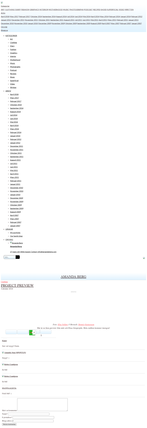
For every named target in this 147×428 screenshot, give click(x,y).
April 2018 (5, 16)
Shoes (104, 9)
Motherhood (56, 9)
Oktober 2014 (36, 16)
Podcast (88, 9)
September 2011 (57, 20)
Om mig (4, 27)
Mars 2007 (115, 23)
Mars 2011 (112, 20)
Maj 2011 (94, 20)
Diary (18, 9)
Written (129, 9)
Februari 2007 (125, 23)
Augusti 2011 (69, 20)
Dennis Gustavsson (86, 324)
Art (3, 9)
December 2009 (44, 23)
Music (66, 9)
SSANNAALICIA (9, 388)
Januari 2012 (6, 20)
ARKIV (8, 91)
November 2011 (31, 20)
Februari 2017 (24, 16)
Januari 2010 (33, 23)
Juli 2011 (78, 20)
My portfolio (15, 232)
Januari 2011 (133, 20)
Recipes (96, 9)
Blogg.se (4, 30)
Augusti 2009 (96, 23)
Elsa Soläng (63, 324)
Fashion (25, 9)
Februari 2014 (114, 16)
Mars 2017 (14, 16)
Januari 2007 (136, 23)
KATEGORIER (11, 35)
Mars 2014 (104, 16)
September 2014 (49, 16)
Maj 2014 (86, 16)
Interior (43, 9)
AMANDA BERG (73, 276)
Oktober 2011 (44, 20)
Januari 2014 (126, 16)
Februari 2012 (136, 16)
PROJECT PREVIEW (17, 285)
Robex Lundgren (11, 364)
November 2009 (58, 23)
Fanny (4, 340)
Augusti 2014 (61, 16)
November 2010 (20, 23)
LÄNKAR (9, 229)
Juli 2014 (70, 16)
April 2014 (95, 16)
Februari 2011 (122, 20)
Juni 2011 (86, 20)
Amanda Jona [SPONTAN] (15, 352)
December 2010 (7, 23)
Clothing (10, 9)
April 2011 (103, 20)
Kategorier (5, 6)
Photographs (76, 9)
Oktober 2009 (71, 23)
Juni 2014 (78, 16)
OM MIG (9, 239)
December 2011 (17, 20)
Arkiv (3, 13)
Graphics (34, 9)
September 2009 (83, 23)
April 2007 (106, 23)
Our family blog (16, 236)
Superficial (112, 9)
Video (121, 9)
